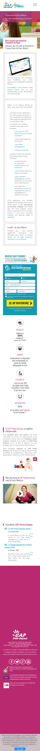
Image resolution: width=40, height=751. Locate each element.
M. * (24, 278)
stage (17, 173)
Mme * (9, 278)
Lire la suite (31, 535)
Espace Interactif (22, 150)
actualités (22, 176)
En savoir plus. (24, 746)
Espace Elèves (13, 89)
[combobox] (7, 284)
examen (10, 213)
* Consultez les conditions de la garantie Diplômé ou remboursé (20, 649)
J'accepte (20, 749)
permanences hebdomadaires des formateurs (22, 165)
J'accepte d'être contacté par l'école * (16, 294)
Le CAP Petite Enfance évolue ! (19, 528)
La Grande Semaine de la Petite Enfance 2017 (18, 546)
